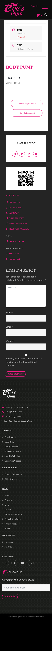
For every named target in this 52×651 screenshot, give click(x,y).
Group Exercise (11, 446)
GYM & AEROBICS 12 (18, 218)
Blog (7, 505)
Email (9, 326)
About (7, 495)
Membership (12, 195)
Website (10, 340)
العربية (34, 6)
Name (9, 312)
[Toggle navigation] (45, 9)
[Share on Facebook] (15, 154)
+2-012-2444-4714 (14, 412)
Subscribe (10, 596)
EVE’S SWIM (14, 213)
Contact (8, 500)
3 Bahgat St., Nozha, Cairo (17, 407)
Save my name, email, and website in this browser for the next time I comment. (24, 362)
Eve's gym (17, 617)
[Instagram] (14, 563)
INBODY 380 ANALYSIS (19, 229)
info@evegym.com (14, 416)
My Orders (9, 547)
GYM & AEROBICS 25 (18, 223)
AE (43, 617)
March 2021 (14, 253)
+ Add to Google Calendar (27, 103)
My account (10, 542)
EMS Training (10, 437)
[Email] (36, 154)
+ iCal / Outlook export (27, 113)
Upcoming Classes (13, 461)
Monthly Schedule (12, 456)
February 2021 (15, 259)
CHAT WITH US (15, 572)
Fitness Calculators (13, 474)
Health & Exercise (16, 241)
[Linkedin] (29, 154)
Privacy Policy (11, 523)
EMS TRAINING (15, 207)
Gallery (8, 509)
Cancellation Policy (13, 519)
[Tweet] (22, 154)
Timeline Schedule (13, 451)
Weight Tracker (11, 479)
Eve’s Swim (9, 442)
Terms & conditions (13, 514)
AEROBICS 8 (14, 202)
